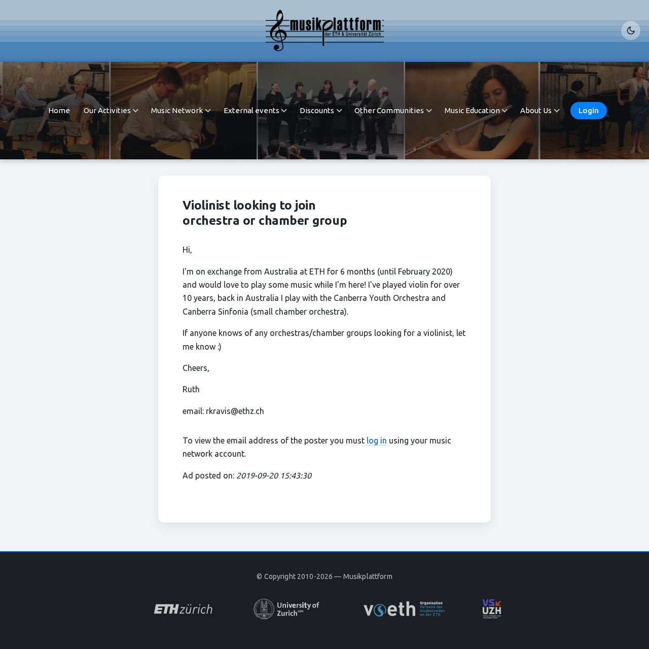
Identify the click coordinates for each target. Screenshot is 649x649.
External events (251, 110)
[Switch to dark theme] (631, 30)
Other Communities (389, 110)
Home (59, 110)
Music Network (177, 110)
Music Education (472, 110)
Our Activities (107, 110)
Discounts (317, 110)
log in (377, 440)
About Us (536, 110)
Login (589, 110)
